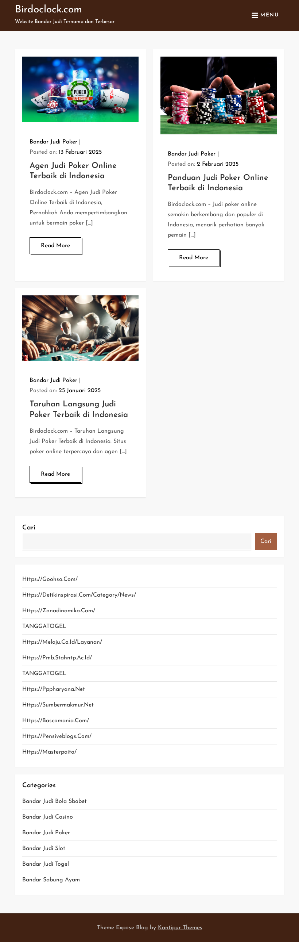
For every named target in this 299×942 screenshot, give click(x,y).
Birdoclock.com (48, 10)
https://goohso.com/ (50, 579)
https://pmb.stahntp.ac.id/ (57, 658)
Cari (28, 528)
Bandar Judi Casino (47, 817)
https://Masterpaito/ (49, 752)
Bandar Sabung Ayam (51, 880)
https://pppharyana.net (53, 689)
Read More (55, 246)
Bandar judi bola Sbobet (54, 801)
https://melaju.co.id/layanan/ (62, 642)
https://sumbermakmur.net (58, 705)
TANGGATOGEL (44, 626)
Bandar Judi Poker (53, 142)
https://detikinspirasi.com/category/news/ (79, 595)
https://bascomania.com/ (55, 721)
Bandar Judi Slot (43, 848)
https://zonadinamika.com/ (58, 611)
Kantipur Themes (180, 928)
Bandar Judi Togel (45, 864)
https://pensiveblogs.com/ (57, 736)
